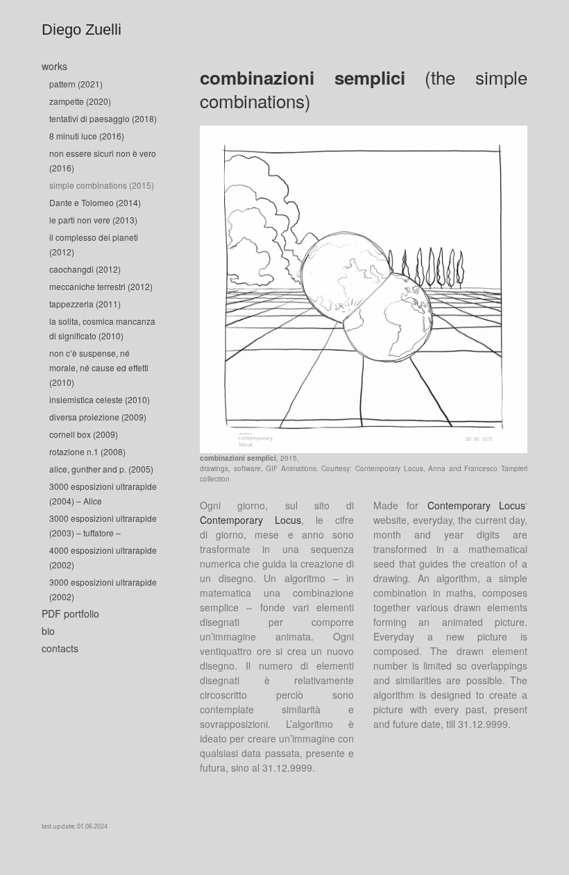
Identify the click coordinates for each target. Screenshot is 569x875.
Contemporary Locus (250, 520)
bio (48, 631)
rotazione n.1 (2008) (87, 451)
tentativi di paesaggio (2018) (103, 118)
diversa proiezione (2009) (97, 417)
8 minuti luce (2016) (86, 136)
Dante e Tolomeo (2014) (95, 202)
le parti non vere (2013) (93, 220)
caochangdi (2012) (85, 269)
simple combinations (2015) (101, 185)
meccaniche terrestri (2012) (101, 286)
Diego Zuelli (81, 29)
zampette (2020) (80, 101)
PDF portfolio (70, 613)
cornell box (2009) (83, 434)
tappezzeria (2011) (85, 303)
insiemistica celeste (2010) (99, 399)
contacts (60, 648)
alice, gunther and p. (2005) (101, 469)
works (54, 66)
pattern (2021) (76, 84)
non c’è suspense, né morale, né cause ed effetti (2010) (98, 367)
